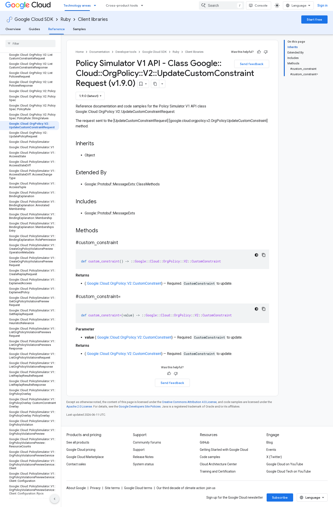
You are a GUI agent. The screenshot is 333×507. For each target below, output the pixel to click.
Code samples (210, 457)
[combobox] (221, 5)
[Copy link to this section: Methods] (104, 231)
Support (139, 449)
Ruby (65, 19)
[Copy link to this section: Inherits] (98, 144)
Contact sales (76, 464)
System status (143, 464)
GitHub (204, 442)
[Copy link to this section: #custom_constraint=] (125, 297)
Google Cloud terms (138, 488)
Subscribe (280, 497)
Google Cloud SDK (33, 19)
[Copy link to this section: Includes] (101, 202)
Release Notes (143, 457)
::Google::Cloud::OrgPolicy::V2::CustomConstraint (123, 283)
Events (271, 449)
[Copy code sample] (263, 255)
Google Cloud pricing (80, 449)
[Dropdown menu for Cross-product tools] (143, 5)
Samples (79, 29)
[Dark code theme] (256, 255)
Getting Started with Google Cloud (224, 449)
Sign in (322, 5)
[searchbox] (30, 43)
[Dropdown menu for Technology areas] (96, 5)
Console (261, 5)
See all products (77, 442)
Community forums (147, 442)
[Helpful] (259, 52)
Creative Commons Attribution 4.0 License (189, 402)
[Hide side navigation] (54, 498)
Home (80, 51)
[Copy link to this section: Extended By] (111, 173)
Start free (314, 19)
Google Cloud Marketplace (85, 457)
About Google (76, 488)
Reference (56, 29)
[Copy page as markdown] (155, 84)
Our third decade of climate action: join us (186, 488)
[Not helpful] (265, 52)
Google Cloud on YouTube (284, 464)
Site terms (112, 488)
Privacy (95, 488)
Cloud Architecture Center (218, 464)
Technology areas (77, 5)
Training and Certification (218, 471)
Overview (13, 29)
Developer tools (126, 51)
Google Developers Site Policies (140, 406)
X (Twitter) (274, 457)
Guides (34, 29)
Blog (269, 442)
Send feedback (251, 64)
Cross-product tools (122, 5)
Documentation (99, 51)
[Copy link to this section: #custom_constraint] (122, 243)
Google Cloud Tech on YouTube (288, 471)
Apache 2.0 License (79, 406)
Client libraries (93, 19)
